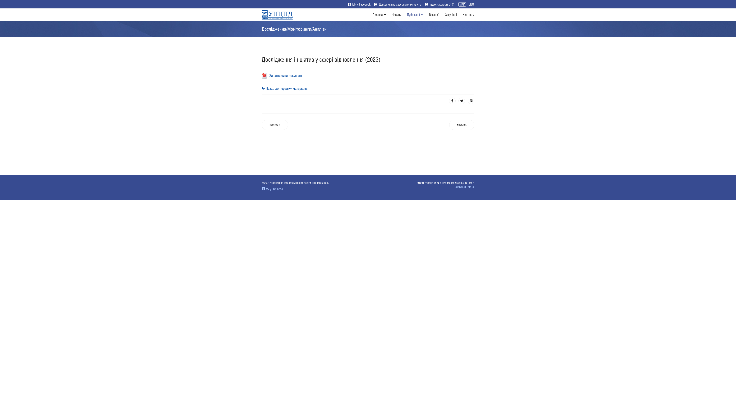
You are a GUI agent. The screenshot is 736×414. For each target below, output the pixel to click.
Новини (396, 15)
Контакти (468, 15)
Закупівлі (451, 15)
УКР (462, 4)
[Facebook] (452, 101)
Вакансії (434, 15)
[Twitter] (461, 101)
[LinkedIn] (471, 101)
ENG (471, 4)
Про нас (378, 15)
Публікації (413, 15)
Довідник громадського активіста (399, 4)
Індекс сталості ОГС (441, 4)
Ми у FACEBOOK (274, 189)
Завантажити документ (284, 75)
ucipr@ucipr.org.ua (464, 186)
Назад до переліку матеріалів (286, 88)
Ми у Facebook (361, 4)
